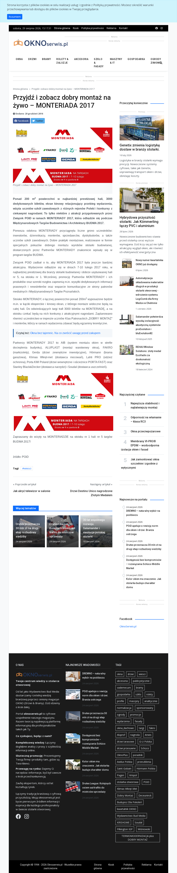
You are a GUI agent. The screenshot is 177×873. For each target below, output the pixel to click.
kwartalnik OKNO (126, 809)
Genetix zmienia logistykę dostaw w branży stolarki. (140, 147)
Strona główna (62, 28)
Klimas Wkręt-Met (127, 788)
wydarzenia (123, 721)
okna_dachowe (125, 728)
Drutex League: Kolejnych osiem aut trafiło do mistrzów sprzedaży (96, 787)
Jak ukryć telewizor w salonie (31, 491)
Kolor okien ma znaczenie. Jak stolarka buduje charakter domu (95, 765)
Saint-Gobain (124, 768)
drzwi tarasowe (125, 741)
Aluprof (121, 734)
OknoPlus (122, 755)
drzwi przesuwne (126, 748)
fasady (138, 721)
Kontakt (123, 28)
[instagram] (161, 28)
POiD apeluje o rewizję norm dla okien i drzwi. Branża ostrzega (95, 695)
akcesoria (122, 680)
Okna (19, 59)
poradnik (138, 755)
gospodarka (123, 694)
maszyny (134, 701)
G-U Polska (145, 741)
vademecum (124, 687)
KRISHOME (123, 822)
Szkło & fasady (98, 63)
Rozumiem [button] (15, 16)
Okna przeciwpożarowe (145, 431)
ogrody (121, 714)
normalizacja (124, 707)
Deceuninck (144, 795)
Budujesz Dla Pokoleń (129, 802)
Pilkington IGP (125, 829)
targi (141, 728)
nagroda (135, 734)
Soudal (138, 822)
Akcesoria (81, 59)
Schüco (145, 748)
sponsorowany (145, 707)
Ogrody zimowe (156, 61)
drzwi (131, 674)
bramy (139, 687)
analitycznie (150, 701)
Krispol (133, 775)
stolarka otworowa (127, 782)
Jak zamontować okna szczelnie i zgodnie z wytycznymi (140, 463)
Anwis (148, 734)
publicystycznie (141, 680)
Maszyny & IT (116, 61)
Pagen (120, 775)
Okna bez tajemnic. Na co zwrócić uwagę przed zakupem (65, 333)
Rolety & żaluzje (62, 61)
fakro (152, 728)
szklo (138, 694)
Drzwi (32, 59)
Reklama (111, 28)
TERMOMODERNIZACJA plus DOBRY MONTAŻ (138, 837)
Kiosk (76, 28)
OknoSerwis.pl (128, 626)
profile (120, 701)
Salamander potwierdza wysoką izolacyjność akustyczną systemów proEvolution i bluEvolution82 (149, 325)
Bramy (46, 59)
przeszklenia (144, 761)
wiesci (27, 468)
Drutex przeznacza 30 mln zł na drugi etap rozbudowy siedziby (94, 717)
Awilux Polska (124, 761)
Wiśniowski (144, 829)
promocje (135, 714)
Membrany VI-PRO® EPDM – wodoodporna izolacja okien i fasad (140, 445)
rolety (149, 694)
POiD (146, 782)
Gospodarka (136, 59)
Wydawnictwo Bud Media (131, 815)
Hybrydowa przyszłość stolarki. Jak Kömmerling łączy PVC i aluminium (139, 221)
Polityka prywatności (92, 28)
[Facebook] (19, 817)
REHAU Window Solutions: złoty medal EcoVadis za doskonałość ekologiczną (148, 355)
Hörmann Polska (146, 768)
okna (120, 674)
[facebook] (156, 28)
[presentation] (14, 532)
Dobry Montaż (125, 795)
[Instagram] (26, 817)
